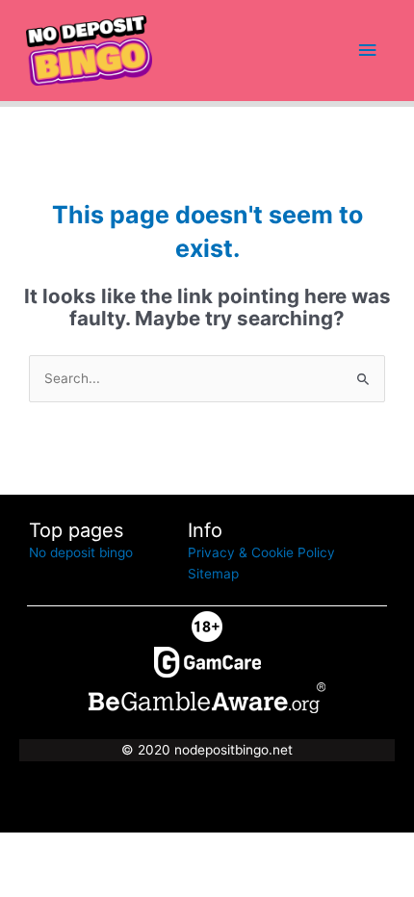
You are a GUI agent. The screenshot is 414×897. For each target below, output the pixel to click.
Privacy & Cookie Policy (261, 552)
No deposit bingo (81, 552)
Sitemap (213, 573)
